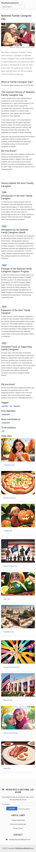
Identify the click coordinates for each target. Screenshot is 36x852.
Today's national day (18, 820)
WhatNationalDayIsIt (10, 3)
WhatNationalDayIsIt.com (24, 848)
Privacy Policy (18, 828)
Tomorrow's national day (18, 824)
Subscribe (12, 808)
